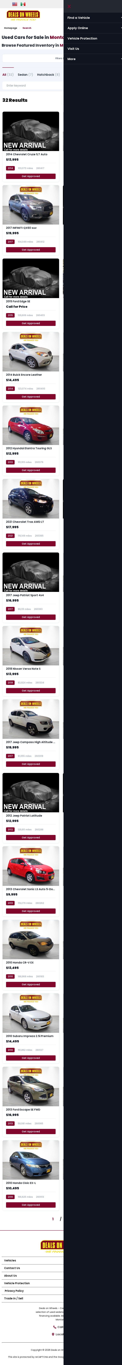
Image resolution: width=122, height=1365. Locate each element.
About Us (10, 1276)
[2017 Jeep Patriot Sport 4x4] (31, 588)
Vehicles (10, 1260)
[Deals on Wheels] (23, 15)
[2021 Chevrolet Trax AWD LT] (31, 514)
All (8, 75)
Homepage (10, 28)
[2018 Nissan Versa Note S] (31, 661)
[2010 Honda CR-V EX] (31, 955)
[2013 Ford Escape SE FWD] (31, 1102)
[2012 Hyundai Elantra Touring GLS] (31, 441)
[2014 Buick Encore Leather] (31, 367)
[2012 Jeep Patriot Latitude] (31, 808)
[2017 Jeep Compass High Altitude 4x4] (31, 734)
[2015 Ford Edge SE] (31, 294)
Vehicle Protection (17, 1283)
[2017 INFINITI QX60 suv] (31, 220)
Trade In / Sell (13, 1298)
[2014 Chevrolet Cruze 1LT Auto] (31, 147)
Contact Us (12, 1268)
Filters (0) (61, 58)
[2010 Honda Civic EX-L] (31, 1175)
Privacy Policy (14, 1291)
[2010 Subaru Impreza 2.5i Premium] (31, 1028)
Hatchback (48, 75)
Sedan (25, 75)
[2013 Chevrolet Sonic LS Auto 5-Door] (31, 881)
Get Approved (31, 176)
